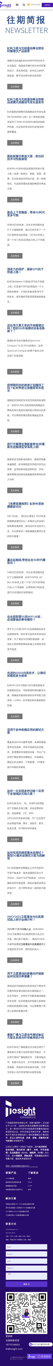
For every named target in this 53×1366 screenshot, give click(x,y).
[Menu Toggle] (17, 4)
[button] (24, 5)
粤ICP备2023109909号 (16, 1359)
